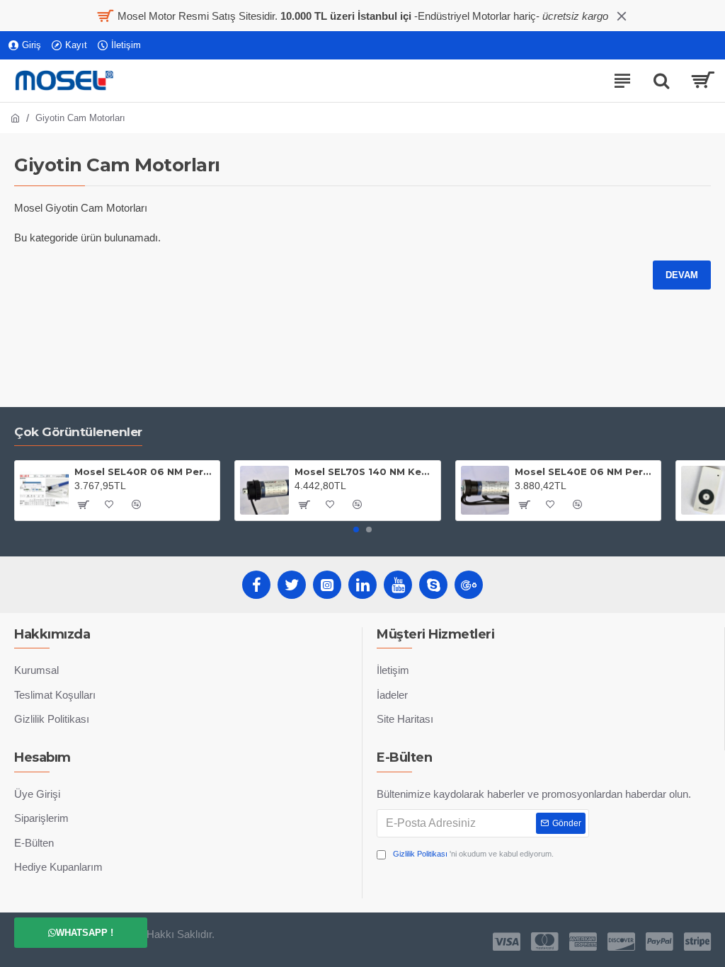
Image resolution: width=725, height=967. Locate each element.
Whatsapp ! (84, 932)
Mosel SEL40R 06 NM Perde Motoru (144, 471)
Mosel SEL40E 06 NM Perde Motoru (585, 471)
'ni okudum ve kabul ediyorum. (473, 853)
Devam (682, 275)
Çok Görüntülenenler (78, 432)
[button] (356, 529)
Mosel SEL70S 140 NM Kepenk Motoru (365, 471)
